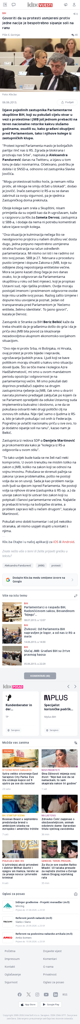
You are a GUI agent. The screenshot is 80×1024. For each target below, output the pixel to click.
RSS (65, 994)
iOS (55, 541)
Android (68, 541)
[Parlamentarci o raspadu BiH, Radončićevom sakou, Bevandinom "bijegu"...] (12, 612)
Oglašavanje (13, 974)
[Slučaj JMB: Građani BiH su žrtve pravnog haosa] (12, 655)
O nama (48, 966)
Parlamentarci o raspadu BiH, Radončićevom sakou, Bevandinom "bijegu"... (49, 611)
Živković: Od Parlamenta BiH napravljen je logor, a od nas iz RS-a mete (49, 633)
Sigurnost (11, 982)
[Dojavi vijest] (65, 4)
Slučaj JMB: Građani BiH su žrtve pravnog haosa (47, 653)
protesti (56, 565)
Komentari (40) (40, 676)
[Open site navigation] (5, 4)
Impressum (12, 959)
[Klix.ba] (40, 4)
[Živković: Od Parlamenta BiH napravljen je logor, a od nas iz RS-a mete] (12, 634)
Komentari (50, 959)
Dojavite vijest (52, 951)
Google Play (53, 1004)
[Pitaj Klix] (13, 4)
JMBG (41, 565)
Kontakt (10, 966)
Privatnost (50, 974)
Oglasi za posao (53, 982)
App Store (30, 1004)
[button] (68, 686)
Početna (10, 951)
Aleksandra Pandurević (18, 565)
